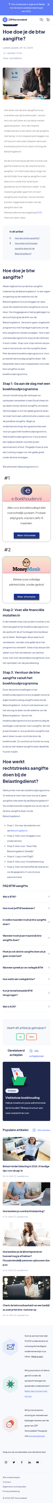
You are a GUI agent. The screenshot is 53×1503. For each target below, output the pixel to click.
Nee (31, 1036)
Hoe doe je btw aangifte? (27, 238)
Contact (7, 1482)
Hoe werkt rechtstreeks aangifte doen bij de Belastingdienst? (26, 248)
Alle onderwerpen (11, 1477)
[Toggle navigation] (41, 20)
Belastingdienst (19, 830)
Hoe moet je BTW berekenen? (19, 908)
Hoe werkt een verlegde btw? (19, 979)
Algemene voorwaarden (14, 1486)
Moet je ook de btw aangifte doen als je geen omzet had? (24, 953)
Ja (20, 1036)
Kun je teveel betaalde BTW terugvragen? (18, 992)
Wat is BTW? (9, 896)
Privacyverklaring (11, 1491)
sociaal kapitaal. (37, 1436)
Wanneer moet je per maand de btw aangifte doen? (22, 938)
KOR (38, 212)
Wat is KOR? (9, 1006)
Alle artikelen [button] (44, 1130)
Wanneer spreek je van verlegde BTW (23, 967)
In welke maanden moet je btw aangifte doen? (24, 922)
